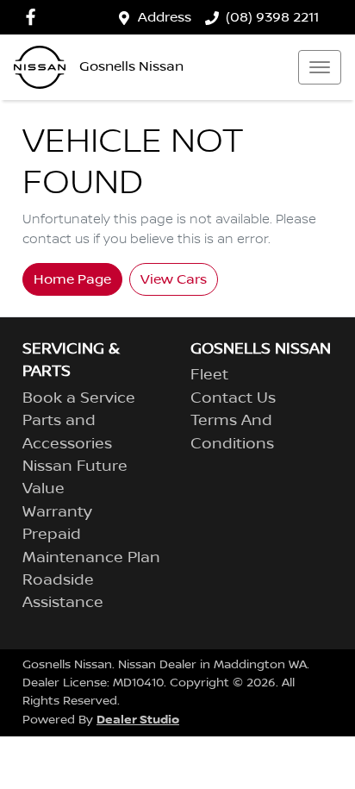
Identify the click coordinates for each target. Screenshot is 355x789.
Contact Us (233, 398)
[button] (319, 67)
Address (164, 17)
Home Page (72, 279)
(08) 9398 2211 (272, 17)
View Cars (173, 279)
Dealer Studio (138, 719)
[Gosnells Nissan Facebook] (34, 17)
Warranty (57, 512)
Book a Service (78, 398)
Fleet (209, 375)
